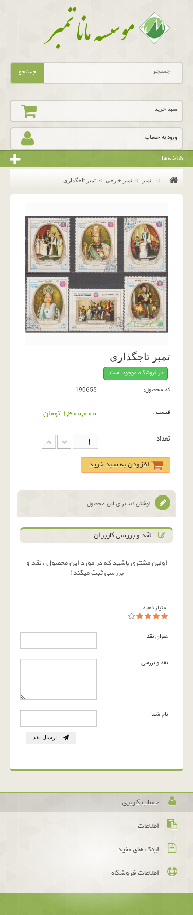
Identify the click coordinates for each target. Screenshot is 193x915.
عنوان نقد (157, 636)
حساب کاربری (140, 802)
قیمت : (161, 412)
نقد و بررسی (154, 663)
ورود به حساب (161, 137)
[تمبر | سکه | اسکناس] (97, 28)
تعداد (163, 439)
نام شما (159, 714)
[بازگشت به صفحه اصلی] (171, 180)
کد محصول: (157, 390)
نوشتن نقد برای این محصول (119, 504)
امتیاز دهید (155, 608)
